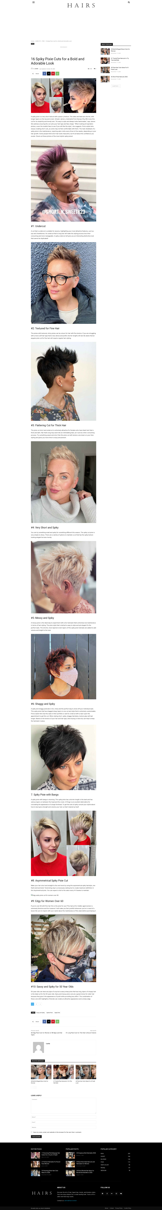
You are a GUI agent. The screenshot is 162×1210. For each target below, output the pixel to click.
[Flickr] (112, 1193)
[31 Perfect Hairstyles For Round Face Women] (35, 1164)
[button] (116, 2)
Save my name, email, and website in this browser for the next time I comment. (57, 1132)
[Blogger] (102, 1193)
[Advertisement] (81, 24)
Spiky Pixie (57, 1012)
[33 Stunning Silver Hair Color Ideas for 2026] (35, 1173)
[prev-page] (32, 1087)
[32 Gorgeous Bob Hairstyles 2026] (70, 1155)
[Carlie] (32, 69)
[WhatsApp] (57, 73)
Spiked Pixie (49, 1012)
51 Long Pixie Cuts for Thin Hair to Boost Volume (81, 1033)
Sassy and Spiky (40, 1012)
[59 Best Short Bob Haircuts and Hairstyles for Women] (70, 1164)
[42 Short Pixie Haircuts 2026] (105, 79)
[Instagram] (116, 1193)
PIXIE (43, 41)
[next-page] (35, 1087)
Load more (115, 86)
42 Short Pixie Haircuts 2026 (119, 77)
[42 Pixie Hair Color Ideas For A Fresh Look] (86, 1072)
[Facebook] (44, 73)
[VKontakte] (121, 1193)
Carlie (36, 68)
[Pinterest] (53, 73)
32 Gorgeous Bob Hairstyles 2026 (86, 1153)
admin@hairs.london (70, 1200)
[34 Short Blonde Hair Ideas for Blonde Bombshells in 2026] (70, 1173)
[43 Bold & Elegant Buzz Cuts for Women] (41, 1072)
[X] (49, 73)
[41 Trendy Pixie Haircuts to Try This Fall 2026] (63, 1072)
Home (32, 41)
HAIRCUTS (38, 41)
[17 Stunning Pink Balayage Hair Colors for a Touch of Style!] (35, 1155)
